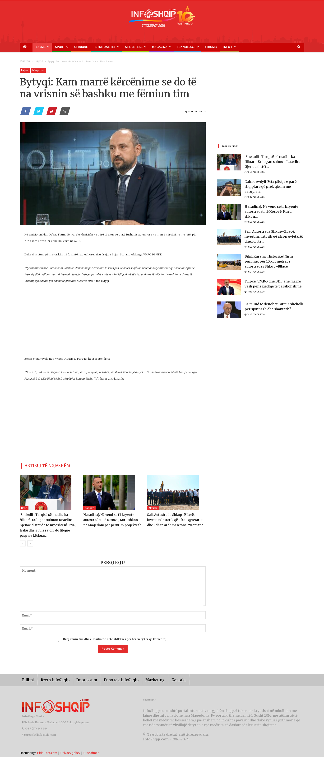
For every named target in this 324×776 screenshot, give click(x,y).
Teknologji (145, 47)
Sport (48, 47)
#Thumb (163, 47)
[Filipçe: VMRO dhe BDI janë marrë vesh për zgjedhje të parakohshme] (229, 279)
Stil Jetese (104, 47)
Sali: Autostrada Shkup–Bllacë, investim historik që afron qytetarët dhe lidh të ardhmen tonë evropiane (175, 518)
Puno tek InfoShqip (111, 673)
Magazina (125, 47)
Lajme (33, 47)
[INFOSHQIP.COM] (162, 18)
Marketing (141, 673)
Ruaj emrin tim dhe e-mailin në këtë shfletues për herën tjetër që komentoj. (115, 632)
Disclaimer (91, 745)
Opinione (63, 47)
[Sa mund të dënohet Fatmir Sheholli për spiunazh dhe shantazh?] (229, 302)
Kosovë (89, 506)
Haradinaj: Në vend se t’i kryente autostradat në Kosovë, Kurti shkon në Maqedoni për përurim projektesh (110, 518)
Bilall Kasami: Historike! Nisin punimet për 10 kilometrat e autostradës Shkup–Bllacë (272, 253)
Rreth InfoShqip (51, 673)
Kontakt (162, 673)
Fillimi (27, 673)
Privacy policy (70, 745)
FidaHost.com (47, 745)
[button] (298, 47)
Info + (175, 47)
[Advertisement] (112, 322)
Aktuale (152, 506)
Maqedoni (38, 70)
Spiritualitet (81, 47)
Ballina (24, 61)
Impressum (80, 673)
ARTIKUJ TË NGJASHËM (42, 464)
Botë (24, 506)
